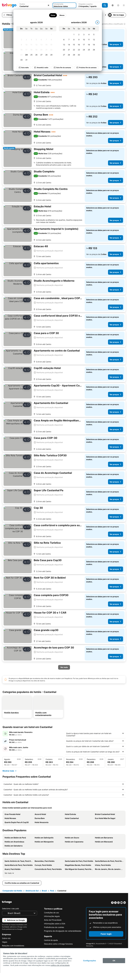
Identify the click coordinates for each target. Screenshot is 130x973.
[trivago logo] (9, 5)
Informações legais (52, 916)
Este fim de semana (63, 67)
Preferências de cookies (54, 927)
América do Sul (32, 891)
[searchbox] (35, 6)
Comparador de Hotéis (12, 891)
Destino (22, 4)
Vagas (4, 942)
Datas (53, 15)
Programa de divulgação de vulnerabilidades (62, 931)
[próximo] (97, 22)
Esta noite (25, 67)
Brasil (44, 891)
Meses (62, 15)
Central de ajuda (51, 940)
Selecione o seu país (10, 908)
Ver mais (8, 873)
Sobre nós (6, 938)
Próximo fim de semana (87, 67)
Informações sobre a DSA (54, 923)
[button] (35, 5)
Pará (52, 891)
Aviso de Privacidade (52, 920)
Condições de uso (51, 912)
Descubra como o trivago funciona (58, 944)
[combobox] (35, 5)
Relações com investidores (13, 946)
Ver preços (114, 44)
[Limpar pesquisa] (48, 5)
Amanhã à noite (42, 67)
